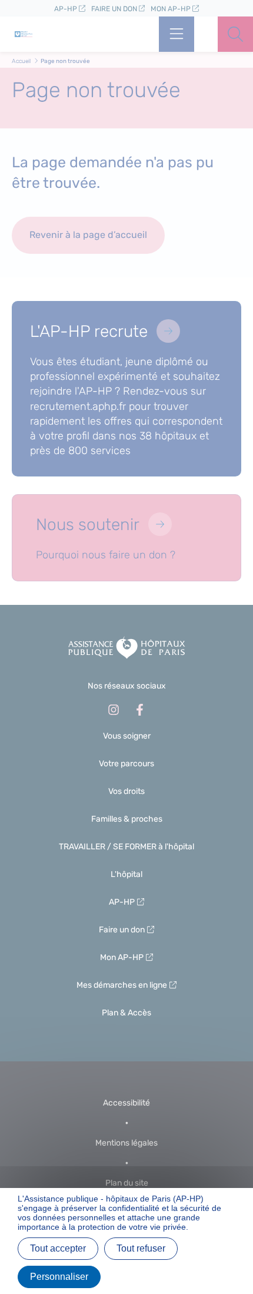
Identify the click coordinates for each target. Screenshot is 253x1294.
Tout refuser (140, 1248)
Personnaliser (59, 1277)
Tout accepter (58, 1248)
